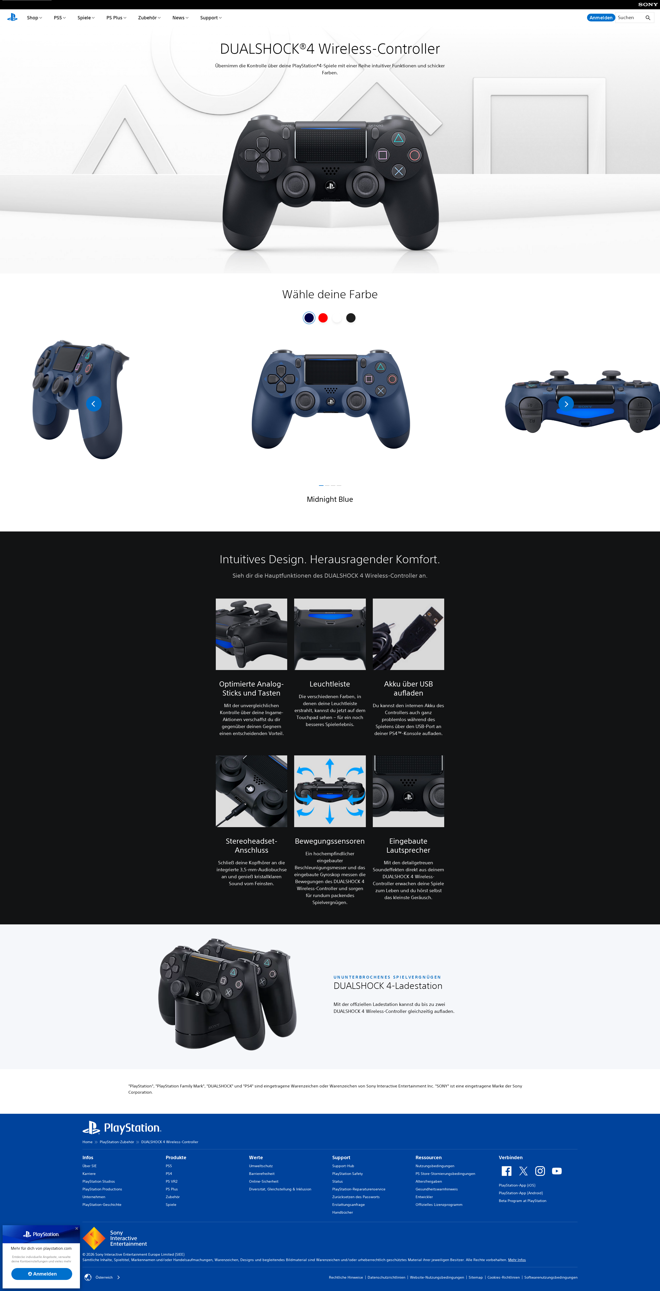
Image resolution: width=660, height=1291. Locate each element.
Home (87, 1142)
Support (209, 17)
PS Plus (114, 17)
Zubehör (147, 17)
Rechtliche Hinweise (346, 1277)
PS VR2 (171, 1181)
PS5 (58, 17)
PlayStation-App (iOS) (517, 1185)
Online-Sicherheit (263, 1181)
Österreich (104, 1277)
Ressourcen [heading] (429, 1157)
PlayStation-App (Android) (521, 1193)
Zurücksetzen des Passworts (356, 1197)
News (178, 17)
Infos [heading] (87, 1157)
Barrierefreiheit (262, 1173)
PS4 (169, 1173)
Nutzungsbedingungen (435, 1166)
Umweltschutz (261, 1166)
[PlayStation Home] (12, 18)
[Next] (566, 403)
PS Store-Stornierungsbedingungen (445, 1173)
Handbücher (342, 1212)
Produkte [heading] (176, 1157)
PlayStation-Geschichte (101, 1204)
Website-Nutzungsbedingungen (437, 1277)
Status (337, 1181)
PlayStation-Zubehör (117, 1142)
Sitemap (476, 1277)
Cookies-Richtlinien (504, 1277)
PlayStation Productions (102, 1189)
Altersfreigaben (429, 1181)
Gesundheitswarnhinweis (437, 1189)
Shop (32, 17)
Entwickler (424, 1197)
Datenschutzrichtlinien (386, 1277)
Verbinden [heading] (511, 1157)
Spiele (84, 17)
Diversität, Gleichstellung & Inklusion (280, 1189)
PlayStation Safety (347, 1173)
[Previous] (94, 403)
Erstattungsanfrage (348, 1204)
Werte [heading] (256, 1157)
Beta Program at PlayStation (522, 1200)
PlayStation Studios (98, 1181)
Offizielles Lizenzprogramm (439, 1204)
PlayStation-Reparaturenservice (358, 1189)
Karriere (89, 1173)
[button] (321, 485)
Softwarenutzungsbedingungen (551, 1277)
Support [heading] (341, 1157)
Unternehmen (93, 1197)
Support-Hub (343, 1166)
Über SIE (89, 1166)
